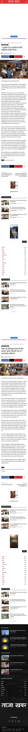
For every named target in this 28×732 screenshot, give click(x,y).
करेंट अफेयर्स (3, 218)
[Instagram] (12, 721)
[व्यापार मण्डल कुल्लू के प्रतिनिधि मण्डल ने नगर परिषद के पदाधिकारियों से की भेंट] (5, 216)
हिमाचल (7, 44)
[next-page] (4, 221)
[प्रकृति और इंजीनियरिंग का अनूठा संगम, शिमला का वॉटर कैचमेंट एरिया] (5, 632)
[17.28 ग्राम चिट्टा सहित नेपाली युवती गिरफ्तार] (5, 664)
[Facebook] (9, 721)
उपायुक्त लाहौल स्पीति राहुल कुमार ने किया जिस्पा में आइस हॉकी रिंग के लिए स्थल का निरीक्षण (21, 175)
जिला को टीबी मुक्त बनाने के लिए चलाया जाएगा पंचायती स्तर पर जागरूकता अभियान (6, 175)
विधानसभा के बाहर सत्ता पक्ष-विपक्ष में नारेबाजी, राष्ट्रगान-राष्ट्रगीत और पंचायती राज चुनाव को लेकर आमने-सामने (18, 306)
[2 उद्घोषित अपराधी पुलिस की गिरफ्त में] (5, 671)
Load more (14, 311)
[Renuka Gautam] (2, 53)
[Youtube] (19, 721)
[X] (15, 721)
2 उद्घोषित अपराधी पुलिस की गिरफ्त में (16, 669)
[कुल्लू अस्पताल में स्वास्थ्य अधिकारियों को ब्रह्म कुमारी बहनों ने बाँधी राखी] (5, 202)
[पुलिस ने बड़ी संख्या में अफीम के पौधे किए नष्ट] (5, 657)
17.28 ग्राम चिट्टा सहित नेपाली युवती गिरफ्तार (17, 662)
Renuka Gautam (7, 53)
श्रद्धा (4, 44)
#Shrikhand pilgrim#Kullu (9, 160)
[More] (24, 56)
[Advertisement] (14, 18)
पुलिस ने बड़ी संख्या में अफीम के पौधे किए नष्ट (17, 655)
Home (2, 42)
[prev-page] (2, 221)
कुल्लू (5, 42)
